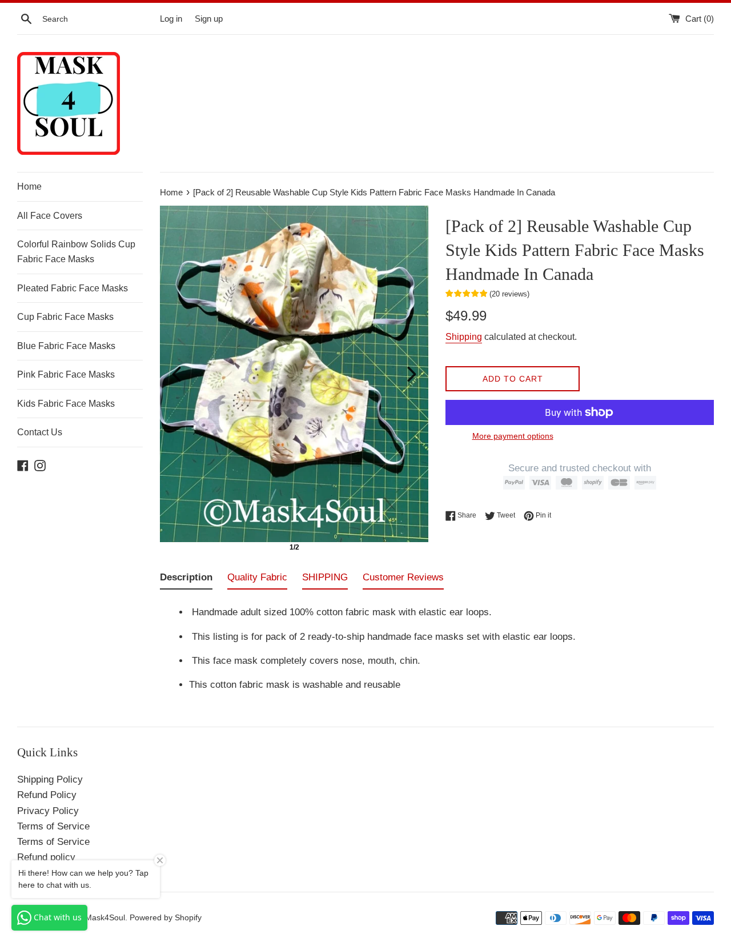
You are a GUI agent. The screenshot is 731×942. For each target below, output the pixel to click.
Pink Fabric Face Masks (66, 374)
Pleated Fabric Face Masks (72, 288)
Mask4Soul (105, 917)
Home (29, 186)
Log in (171, 18)
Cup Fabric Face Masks (65, 317)
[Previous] (176, 374)
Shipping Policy (50, 779)
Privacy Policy (48, 810)
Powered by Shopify (166, 917)
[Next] (411, 374)
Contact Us (39, 432)
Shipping (463, 337)
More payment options (512, 435)
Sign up (209, 18)
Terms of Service (53, 826)
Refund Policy (47, 794)
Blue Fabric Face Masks (66, 346)
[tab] (186, 580)
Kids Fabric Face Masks (66, 403)
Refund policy (46, 857)
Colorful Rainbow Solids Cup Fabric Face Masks (76, 251)
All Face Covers (49, 216)
